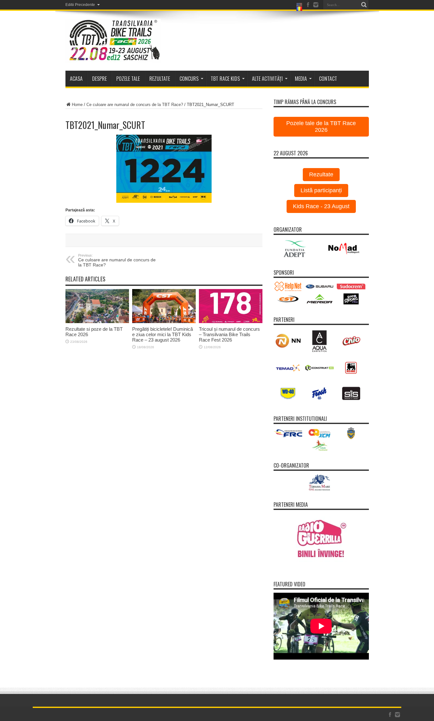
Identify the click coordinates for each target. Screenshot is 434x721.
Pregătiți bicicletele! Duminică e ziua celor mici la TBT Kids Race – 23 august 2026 (162, 334)
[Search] (364, 5)
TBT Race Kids (225, 78)
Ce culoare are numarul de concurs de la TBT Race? (134, 104)
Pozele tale (128, 78)
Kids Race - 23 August (321, 206)
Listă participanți (321, 190)
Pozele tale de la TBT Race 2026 (321, 126)
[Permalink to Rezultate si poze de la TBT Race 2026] (97, 306)
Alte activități (267, 78)
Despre (99, 78)
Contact (328, 78)
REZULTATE (159, 78)
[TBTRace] (113, 41)
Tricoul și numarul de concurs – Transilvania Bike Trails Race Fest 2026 (229, 334)
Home (77, 104)
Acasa (76, 78)
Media (301, 78)
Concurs (189, 78)
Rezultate (321, 174)
